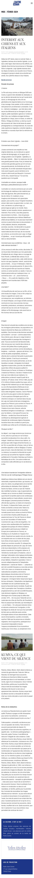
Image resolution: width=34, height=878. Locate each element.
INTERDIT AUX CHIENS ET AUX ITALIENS (13, 43)
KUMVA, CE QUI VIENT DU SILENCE (16, 656)
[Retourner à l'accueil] (17, 3)
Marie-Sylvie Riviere (16, 52)
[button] (32, 3)
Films (23, 53)
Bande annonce (6, 80)
